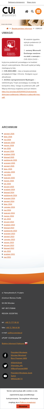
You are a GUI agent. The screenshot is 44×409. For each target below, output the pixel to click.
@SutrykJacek (16, 363)
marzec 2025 (9, 181)
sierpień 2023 (9, 237)
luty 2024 (7, 219)
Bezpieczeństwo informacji (22, 29)
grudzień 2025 (9, 154)
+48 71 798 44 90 (13, 328)
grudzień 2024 (9, 189)
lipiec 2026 (8, 137)
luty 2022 (7, 251)
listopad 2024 (9, 192)
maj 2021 (7, 257)
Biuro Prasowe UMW (19, 358)
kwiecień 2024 (9, 213)
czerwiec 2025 (9, 172)
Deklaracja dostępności (16, 2)
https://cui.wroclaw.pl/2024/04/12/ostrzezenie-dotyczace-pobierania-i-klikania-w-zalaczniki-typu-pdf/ (21, 95)
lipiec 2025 (8, 169)
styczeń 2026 (9, 151)
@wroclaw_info (17, 366)
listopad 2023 (9, 228)
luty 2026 (7, 148)
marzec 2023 (9, 242)
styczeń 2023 (9, 245)
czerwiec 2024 (9, 207)
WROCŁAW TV (16, 379)
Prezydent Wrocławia (19, 352)
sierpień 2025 (9, 166)
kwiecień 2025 (9, 178)
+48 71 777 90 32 (12, 322)
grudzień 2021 (9, 254)
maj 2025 (7, 175)
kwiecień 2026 (9, 143)
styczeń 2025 (9, 187)
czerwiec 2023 (9, 239)
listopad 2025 (9, 157)
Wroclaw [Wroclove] (18, 355)
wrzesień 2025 (9, 163)
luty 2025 (7, 184)
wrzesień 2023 (9, 234)
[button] (38, 11)
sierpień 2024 (9, 201)
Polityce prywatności (28, 402)
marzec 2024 (9, 216)
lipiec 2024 (8, 204)
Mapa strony (31, 2)
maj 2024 (7, 210)
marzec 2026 (9, 145)
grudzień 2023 (9, 225)
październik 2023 (10, 231)
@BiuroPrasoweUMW (19, 368)
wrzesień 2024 (9, 198)
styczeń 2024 (9, 222)
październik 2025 (10, 160)
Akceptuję (23, 406)
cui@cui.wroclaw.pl (15, 333)
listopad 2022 (9, 248)
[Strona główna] (26, 11)
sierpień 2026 (9, 134)
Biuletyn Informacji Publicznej (13, 343)
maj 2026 (7, 140)
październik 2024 (10, 195)
